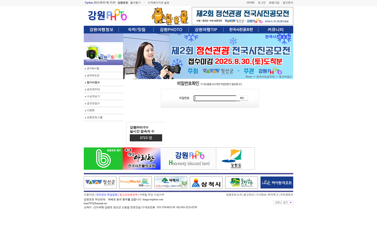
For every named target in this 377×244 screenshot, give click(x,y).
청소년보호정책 (128, 194)
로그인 (262, 2)
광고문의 (288, 2)
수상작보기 (93, 96)
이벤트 (91, 110)
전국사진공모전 (278, 37)
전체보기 (283, 202)
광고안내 (248, 194)
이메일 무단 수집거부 (151, 194)
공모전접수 (93, 103)
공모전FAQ (93, 89)
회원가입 (274, 2)
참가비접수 (93, 82)
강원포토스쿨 (95, 117)
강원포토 (123, 2)
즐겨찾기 (135, 2)
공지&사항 (93, 68)
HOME (251, 2)
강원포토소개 (234, 194)
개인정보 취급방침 (107, 194)
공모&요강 (93, 75)
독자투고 (273, 194)
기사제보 (261, 194)
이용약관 (89, 194)
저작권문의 (286, 194)
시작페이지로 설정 (158, 2)
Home (249, 76)
